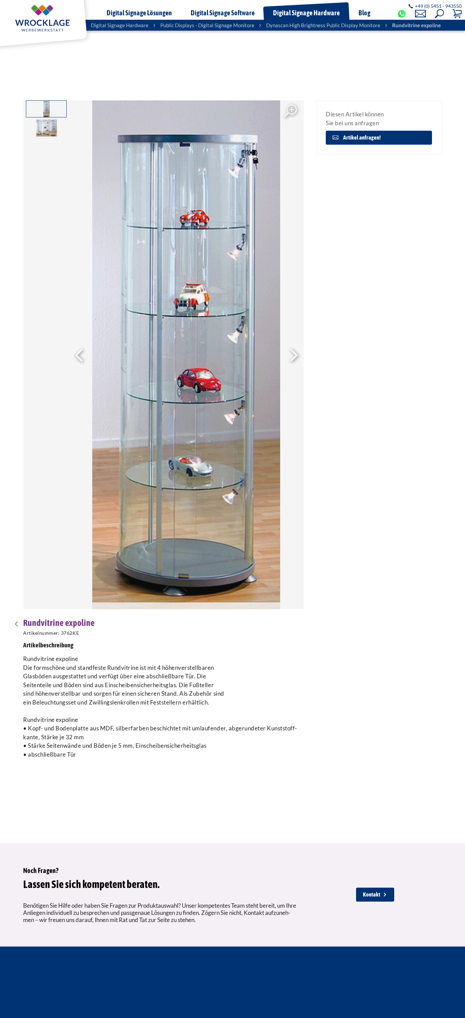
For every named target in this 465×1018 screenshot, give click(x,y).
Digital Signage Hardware (119, 25)
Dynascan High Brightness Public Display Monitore (323, 25)
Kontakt (371, 894)
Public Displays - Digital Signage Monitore (207, 25)
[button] (439, 13)
